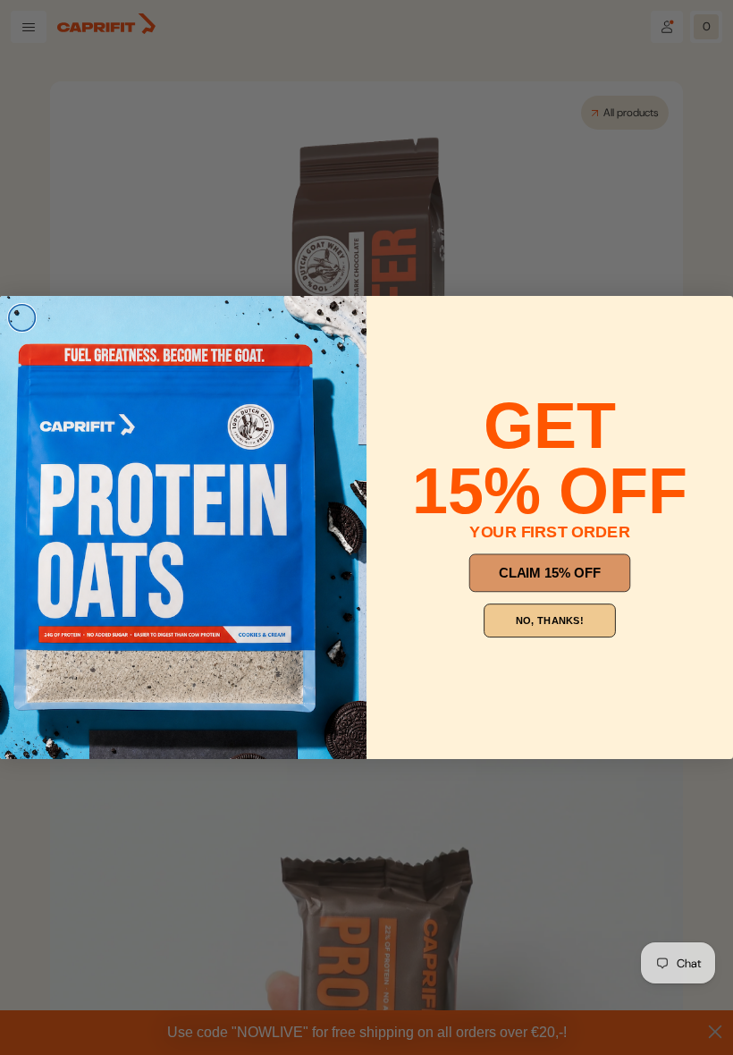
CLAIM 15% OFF (550, 573)
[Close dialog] (22, 318)
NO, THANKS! (549, 621)
